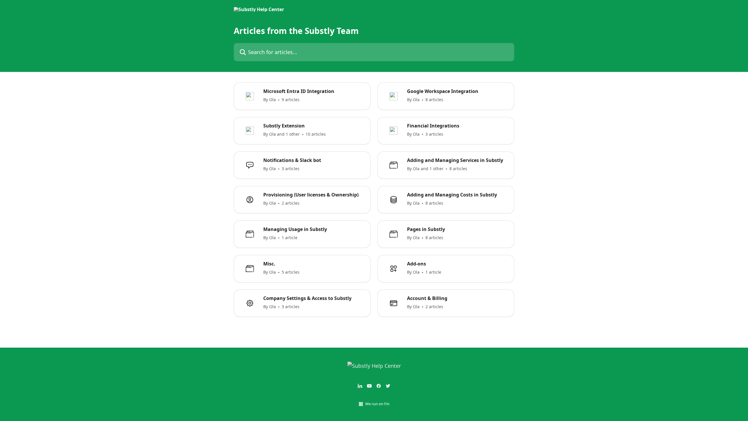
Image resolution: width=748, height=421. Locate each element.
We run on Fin (377, 403)
